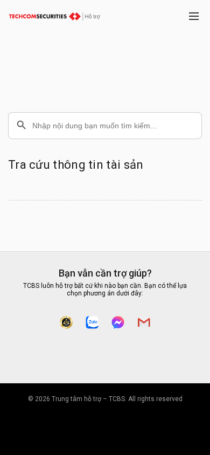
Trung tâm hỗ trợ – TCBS (88, 399)
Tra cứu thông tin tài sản (76, 164)
